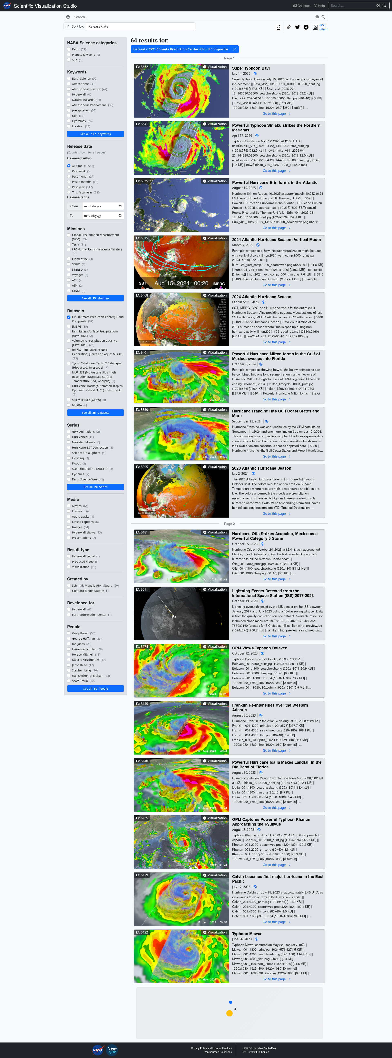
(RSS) (323, 25)
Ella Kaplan (262, 1052)
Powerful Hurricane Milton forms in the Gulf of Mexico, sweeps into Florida (276, 356)
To (72, 215)
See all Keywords (95, 134)
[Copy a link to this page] (288, 27)
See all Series (96, 487)
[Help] (68, 17)
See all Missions (95, 298)
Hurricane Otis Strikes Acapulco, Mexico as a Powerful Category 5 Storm (275, 536)
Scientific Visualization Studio (45, 5)
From (74, 206)
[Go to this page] (181, 90)
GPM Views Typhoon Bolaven (259, 647)
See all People (95, 688)
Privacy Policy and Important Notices (211, 1048)
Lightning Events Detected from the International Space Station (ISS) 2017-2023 (273, 593)
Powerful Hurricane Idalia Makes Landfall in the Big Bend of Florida (277, 764)
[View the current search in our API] (278, 27)
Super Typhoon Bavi (251, 68)
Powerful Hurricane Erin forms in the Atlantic (274, 182)
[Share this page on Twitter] (297, 27)
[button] (234, 49)
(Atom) (324, 29)
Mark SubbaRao (267, 1048)
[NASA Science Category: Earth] (255, 73)
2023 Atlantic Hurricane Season (261, 468)
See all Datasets (95, 413)
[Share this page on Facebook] (306, 27)
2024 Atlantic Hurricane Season (261, 296)
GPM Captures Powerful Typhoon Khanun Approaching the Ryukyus (271, 821)
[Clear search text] (377, 5)
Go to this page (274, 113)
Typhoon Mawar (247, 933)
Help (321, 5)
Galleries (304, 5)
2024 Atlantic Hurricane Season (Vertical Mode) (276, 239)
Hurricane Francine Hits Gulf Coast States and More (276, 413)
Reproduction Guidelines (218, 1052)
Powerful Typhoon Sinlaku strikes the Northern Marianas (276, 127)
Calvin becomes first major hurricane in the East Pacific (278, 879)
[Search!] (385, 5)
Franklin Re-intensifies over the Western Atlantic (270, 707)
